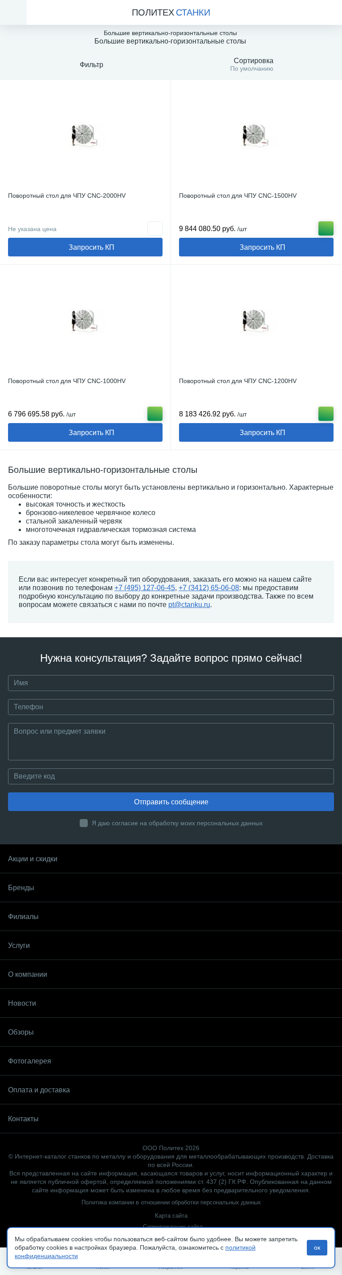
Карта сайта (171, 1215)
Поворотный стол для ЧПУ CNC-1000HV (67, 380)
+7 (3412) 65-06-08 (209, 588)
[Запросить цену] (155, 228)
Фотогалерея (29, 1061)
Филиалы (23, 916)
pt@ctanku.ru (189, 604)
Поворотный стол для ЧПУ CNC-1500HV (238, 195)
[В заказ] (326, 228)
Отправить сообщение (171, 802)
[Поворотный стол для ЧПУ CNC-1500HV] (256, 137)
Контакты (23, 1119)
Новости (22, 1003)
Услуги (19, 945)
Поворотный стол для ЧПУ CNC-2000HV (67, 195)
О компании (27, 974)
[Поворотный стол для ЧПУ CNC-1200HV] (256, 322)
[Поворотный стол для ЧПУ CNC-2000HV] (85, 137)
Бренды (21, 887)
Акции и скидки (32, 859)
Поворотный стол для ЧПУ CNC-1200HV (238, 380)
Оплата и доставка (39, 1090)
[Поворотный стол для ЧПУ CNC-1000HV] (85, 322)
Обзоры (21, 1032)
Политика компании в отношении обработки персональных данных (171, 1202)
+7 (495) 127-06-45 (144, 588)
